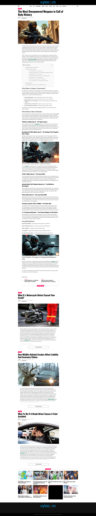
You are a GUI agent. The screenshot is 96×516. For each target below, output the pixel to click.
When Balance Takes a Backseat (31, 69)
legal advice (22, 452)
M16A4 (26, 166)
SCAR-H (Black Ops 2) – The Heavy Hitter (36, 74)
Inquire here (27, 339)
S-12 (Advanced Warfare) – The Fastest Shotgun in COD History (39, 80)
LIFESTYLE (50, 6)
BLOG (60, 6)
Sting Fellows (24, 18)
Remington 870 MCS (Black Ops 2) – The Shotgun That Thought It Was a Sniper (41, 72)
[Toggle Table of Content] (51, 65)
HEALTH (47, 6)
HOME (30, 6)
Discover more (51, 399)
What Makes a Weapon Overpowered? (32, 67)
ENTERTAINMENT (38, 6)
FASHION (43, 6)
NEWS (54, 6)
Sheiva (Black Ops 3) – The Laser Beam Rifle (36, 77)
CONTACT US (64, 6)
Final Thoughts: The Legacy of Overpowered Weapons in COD (36, 84)
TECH (33, 6)
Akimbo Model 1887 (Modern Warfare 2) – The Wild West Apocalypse (40, 75)
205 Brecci (37, 124)
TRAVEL (57, 6)
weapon (53, 261)
